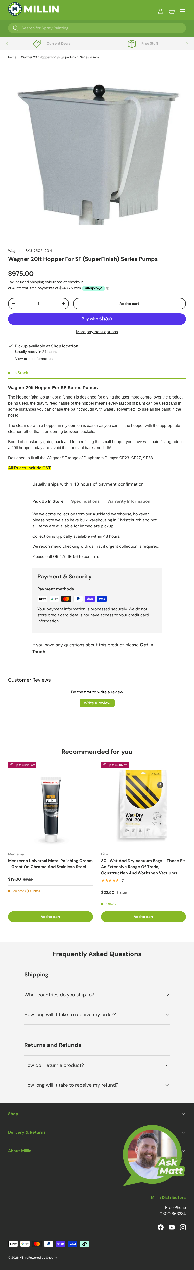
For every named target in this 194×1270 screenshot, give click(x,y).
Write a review (97, 703)
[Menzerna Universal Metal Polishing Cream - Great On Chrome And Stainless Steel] (50, 804)
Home (12, 57)
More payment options (97, 331)
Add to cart (129, 303)
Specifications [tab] (85, 501)
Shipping (37, 282)
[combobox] (97, 28)
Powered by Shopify (42, 1258)
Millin (23, 1258)
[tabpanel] (97, 535)
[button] (171, 11)
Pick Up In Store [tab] (48, 501)
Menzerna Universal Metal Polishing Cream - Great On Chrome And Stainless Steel (50, 863)
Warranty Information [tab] (128, 501)
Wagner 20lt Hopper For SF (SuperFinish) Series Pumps (60, 57)
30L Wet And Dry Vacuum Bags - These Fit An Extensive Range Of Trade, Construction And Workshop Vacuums (143, 867)
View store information (34, 358)
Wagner (14, 250)
